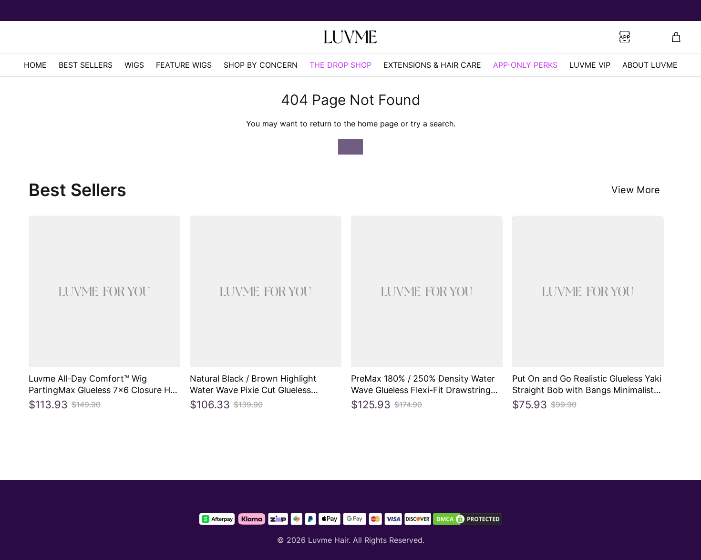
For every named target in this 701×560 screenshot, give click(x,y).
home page (378, 123)
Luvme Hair (328, 540)
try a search (432, 123)
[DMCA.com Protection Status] (467, 519)
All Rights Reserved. (388, 540)
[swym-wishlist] (171, 37)
